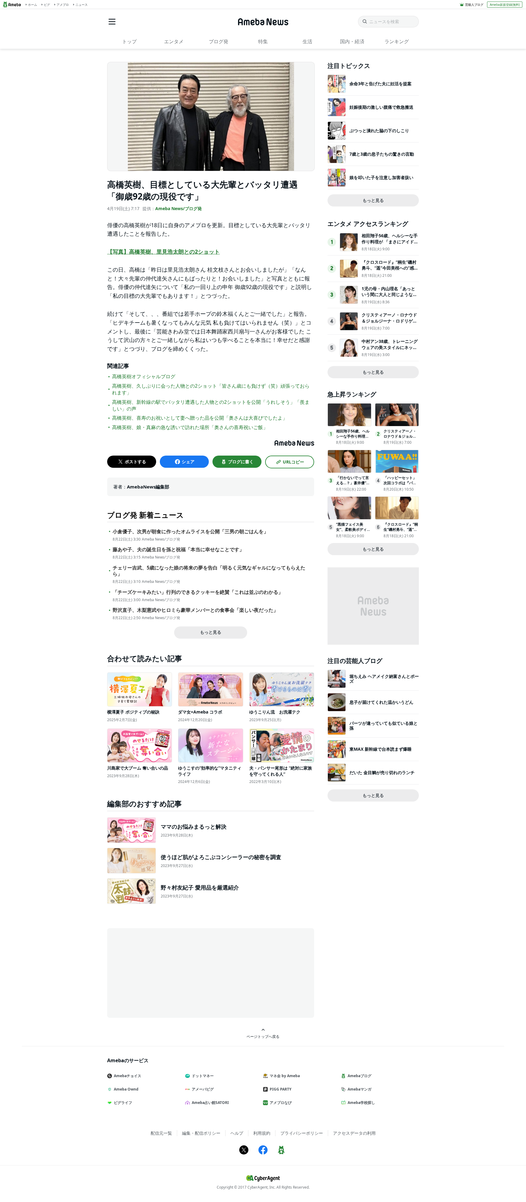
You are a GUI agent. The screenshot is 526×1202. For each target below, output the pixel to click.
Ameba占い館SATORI (210, 1102)
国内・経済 (352, 41)
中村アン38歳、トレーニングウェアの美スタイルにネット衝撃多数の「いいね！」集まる (390, 350)
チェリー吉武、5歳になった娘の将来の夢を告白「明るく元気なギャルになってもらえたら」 (209, 571)
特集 (263, 41)
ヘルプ (236, 1133)
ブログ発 (218, 41)
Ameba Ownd (126, 1089)
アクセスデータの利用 (354, 1133)
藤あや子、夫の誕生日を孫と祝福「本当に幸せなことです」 (178, 549)
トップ (129, 41)
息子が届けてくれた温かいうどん (381, 702)
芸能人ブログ (474, 4)
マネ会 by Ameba (285, 1075)
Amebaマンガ (359, 1089)
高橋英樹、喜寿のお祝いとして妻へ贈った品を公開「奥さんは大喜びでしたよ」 (199, 417)
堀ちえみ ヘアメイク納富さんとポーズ (384, 678)
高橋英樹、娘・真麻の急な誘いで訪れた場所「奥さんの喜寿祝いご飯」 (190, 427)
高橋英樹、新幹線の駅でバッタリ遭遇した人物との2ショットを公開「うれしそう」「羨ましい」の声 (211, 405)
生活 (307, 41)
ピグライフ (123, 1102)
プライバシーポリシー (301, 1133)
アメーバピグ (203, 1089)
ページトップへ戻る (263, 1036)
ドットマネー (203, 1075)
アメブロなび (281, 1102)
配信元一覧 (161, 1133)
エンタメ (174, 41)
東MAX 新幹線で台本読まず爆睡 (380, 749)
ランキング (396, 41)
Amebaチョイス (127, 1075)
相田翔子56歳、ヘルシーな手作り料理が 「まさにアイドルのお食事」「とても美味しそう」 (390, 244)
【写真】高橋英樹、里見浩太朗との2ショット (163, 251)
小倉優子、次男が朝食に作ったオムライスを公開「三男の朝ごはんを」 (190, 531)
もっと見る (210, 632)
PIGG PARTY (280, 1089)
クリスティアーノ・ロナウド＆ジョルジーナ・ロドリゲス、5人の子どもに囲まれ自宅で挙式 (389, 324)
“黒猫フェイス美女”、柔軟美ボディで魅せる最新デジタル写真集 (353, 532)
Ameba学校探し (361, 1102)
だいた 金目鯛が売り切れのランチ (382, 772)
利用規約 (261, 1133)
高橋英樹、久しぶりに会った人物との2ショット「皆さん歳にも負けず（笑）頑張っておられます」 (211, 389)
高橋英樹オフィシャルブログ (143, 376)
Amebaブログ (359, 1075)
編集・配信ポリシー (201, 1133)
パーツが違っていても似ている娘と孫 (383, 725)
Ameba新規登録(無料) (505, 4)
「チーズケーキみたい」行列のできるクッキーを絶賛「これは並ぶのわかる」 (198, 592)
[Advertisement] (162, 972)
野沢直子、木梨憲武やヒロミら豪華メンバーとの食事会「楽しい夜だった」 (195, 610)
